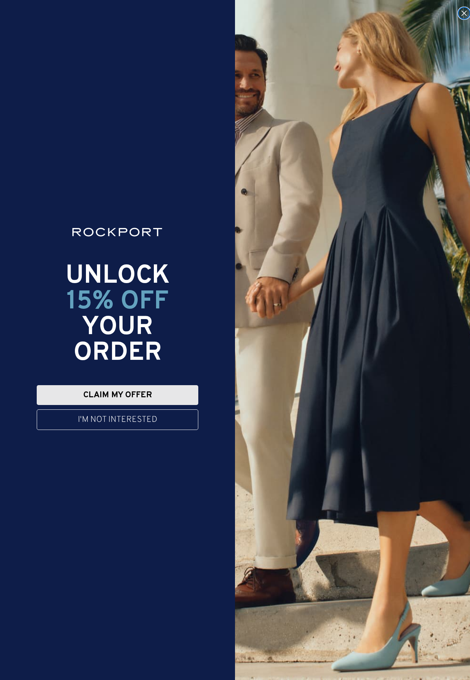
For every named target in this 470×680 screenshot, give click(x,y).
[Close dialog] (464, 13)
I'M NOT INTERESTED (117, 420)
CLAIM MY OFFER (117, 395)
